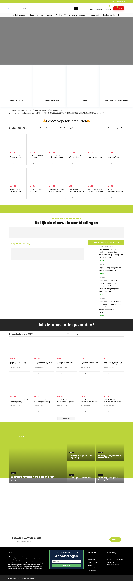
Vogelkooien (95, 15)
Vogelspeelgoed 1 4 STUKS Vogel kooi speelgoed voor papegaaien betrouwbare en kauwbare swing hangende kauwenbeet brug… (110, 285)
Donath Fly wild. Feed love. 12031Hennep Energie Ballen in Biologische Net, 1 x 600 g (66, 401)
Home (90, 557)
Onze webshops (93, 568)
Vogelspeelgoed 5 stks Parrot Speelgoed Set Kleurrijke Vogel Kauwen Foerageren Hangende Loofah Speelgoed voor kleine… (110, 306)
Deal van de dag (109, 15)
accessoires (83, 15)
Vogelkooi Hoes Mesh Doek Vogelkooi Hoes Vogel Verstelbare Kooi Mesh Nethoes (56, 158)
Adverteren (92, 571)
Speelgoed (34, 15)
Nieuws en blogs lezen (118, 2)
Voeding (59, 15)
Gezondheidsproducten (18, 15)
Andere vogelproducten (106, 246)
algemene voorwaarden (115, 560)
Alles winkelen (93, 562)
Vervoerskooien (47, 15)
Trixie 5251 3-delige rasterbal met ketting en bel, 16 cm (112, 401)
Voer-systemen (70, 15)
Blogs (120, 15)
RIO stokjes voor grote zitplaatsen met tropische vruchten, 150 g (89, 401)
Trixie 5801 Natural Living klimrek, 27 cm (65, 363)
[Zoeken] (76, 8)
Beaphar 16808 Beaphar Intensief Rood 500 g (56, 190)
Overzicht (91, 560)
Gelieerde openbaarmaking (113, 563)
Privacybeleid (111, 557)
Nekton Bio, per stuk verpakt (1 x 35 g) (36, 190)
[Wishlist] (99, 7)
